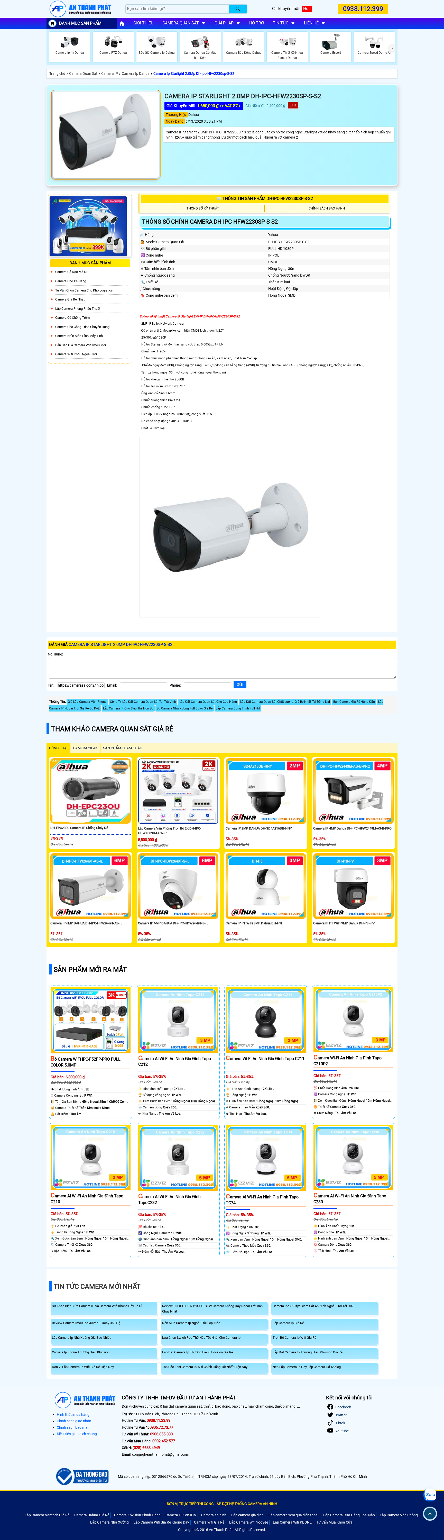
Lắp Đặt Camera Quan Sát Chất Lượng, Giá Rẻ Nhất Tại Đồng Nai (285, 702)
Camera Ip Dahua (136, 73)
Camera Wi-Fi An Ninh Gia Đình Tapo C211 (265, 1058)
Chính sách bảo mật (73, 1427)
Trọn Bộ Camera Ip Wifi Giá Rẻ (294, 1337)
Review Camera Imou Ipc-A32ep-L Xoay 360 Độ (86, 1323)
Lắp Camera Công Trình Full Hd (238, 708)
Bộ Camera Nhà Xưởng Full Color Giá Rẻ (184, 708)
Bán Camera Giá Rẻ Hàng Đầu (354, 702)
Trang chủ (57, 73)
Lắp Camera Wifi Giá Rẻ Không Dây (161, 1522)
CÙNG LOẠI (58, 748)
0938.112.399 (363, 9)
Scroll (430, 1513)
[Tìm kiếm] (238, 9)
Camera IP (109, 73)
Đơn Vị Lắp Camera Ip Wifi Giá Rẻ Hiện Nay (83, 1367)
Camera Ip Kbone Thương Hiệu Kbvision (80, 1352)
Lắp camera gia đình (247, 1515)
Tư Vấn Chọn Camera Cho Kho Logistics (84, 290)
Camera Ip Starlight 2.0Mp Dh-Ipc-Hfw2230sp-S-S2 (193, 73)
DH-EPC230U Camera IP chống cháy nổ (79, 828)
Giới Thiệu (143, 23)
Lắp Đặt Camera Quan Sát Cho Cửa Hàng (208, 702)
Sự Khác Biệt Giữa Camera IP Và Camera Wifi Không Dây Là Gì (97, 1306)
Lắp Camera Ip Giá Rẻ (288, 1323)
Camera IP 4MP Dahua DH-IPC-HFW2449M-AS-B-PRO (352, 828)
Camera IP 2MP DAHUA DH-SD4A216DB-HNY (259, 828)
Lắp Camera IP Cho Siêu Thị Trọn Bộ (128, 708)
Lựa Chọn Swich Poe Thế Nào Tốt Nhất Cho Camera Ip (201, 1337)
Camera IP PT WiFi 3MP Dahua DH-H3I (254, 923)
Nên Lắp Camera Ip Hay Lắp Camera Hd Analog (307, 1367)
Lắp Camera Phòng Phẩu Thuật (77, 309)
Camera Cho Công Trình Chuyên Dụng (82, 327)
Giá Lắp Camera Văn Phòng (87, 702)
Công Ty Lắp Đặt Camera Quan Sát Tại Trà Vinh (143, 702)
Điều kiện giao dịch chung (77, 1434)
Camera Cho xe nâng (70, 281)
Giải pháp (224, 23)
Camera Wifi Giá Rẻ (209, 1522)
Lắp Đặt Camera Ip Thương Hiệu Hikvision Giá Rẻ (197, 1352)
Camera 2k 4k (85, 748)
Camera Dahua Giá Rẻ (91, 1515)
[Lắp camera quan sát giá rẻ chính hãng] (121, 23)
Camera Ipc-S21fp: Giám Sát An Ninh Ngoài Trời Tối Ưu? (313, 1306)
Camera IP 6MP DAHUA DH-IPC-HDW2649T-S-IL (173, 923)
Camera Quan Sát (83, 73)
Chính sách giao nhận (74, 1421)
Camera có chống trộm (72, 318)
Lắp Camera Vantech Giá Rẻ (47, 1515)
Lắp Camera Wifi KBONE (292, 1522)
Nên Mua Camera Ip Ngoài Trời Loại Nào (191, 1323)
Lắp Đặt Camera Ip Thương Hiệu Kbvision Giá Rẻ (308, 1352)
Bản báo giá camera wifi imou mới (80, 345)
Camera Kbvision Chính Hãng (137, 1515)
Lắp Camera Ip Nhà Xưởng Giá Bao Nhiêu (81, 1337)
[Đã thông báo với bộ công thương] (82, 1476)
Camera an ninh (213, 1515)
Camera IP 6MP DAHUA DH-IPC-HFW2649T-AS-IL (86, 923)
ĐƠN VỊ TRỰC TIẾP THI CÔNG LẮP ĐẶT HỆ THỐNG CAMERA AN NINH (222, 1504)
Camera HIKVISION (180, 1515)
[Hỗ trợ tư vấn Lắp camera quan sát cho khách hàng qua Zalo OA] (430, 1495)
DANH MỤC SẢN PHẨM (80, 23)
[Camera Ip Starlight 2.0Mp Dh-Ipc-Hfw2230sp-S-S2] (106, 135)
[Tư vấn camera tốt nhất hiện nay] (392, 48)
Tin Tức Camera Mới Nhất (97, 1286)
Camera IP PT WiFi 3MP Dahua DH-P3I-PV (344, 923)
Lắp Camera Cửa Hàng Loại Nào (349, 1515)
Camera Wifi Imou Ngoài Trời (76, 354)
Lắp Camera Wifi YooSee (248, 1522)
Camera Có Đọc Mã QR (71, 272)
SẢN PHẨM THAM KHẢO (122, 748)
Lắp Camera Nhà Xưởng (109, 1522)
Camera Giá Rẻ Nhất (70, 299)
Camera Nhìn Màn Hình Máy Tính (79, 336)
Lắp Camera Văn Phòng (399, 1515)
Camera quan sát (180, 23)
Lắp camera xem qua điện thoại (293, 1515)
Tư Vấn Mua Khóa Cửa (335, 1522)
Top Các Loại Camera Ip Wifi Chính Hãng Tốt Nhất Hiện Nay (204, 1367)
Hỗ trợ (256, 23)
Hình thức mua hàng (73, 1415)
